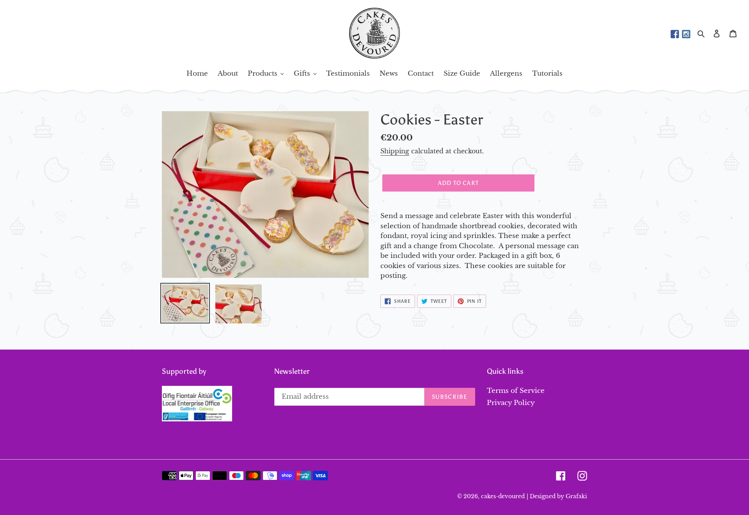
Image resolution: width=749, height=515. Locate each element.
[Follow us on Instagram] (686, 34)
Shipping (394, 151)
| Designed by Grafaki (557, 496)
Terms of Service (516, 391)
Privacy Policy (511, 403)
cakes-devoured (503, 496)
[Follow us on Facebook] (675, 34)
